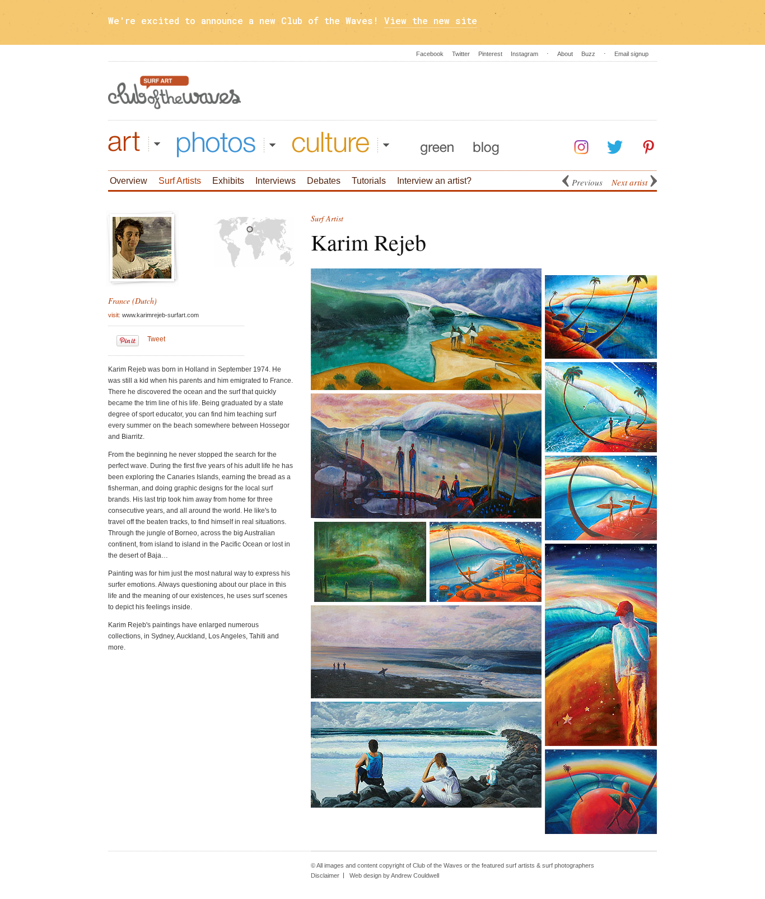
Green (437, 144)
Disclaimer (325, 875)
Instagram (524, 53)
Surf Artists (179, 181)
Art (134, 144)
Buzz (588, 53)
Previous (587, 182)
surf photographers (568, 865)
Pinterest (490, 53)
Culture (340, 144)
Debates (323, 181)
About (565, 53)
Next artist (629, 182)
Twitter (461, 53)
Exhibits (228, 181)
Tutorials (369, 181)
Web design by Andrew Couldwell (394, 875)
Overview (128, 181)
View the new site (430, 20)
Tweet (156, 339)
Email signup (631, 53)
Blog (486, 144)
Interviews (275, 181)
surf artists (520, 865)
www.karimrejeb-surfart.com (160, 315)
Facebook (430, 53)
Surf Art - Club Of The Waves (174, 92)
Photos (226, 144)
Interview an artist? (434, 181)
